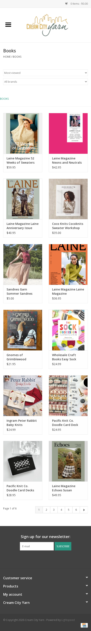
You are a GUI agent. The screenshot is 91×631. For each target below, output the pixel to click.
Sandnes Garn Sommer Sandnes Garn (19, 291)
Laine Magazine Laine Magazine (68, 291)
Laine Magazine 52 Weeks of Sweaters (20, 160)
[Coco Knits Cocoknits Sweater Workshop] (68, 199)
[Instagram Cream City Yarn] (49, 559)
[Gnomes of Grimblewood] (22, 330)
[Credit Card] (83, 625)
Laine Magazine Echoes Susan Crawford (63, 488)
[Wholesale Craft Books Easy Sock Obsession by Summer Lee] (68, 330)
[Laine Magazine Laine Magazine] (68, 264)
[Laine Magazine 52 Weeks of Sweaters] (22, 133)
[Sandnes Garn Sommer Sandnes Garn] (22, 264)
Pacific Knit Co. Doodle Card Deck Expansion (65, 423)
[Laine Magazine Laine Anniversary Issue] (22, 199)
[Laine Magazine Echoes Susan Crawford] (68, 461)
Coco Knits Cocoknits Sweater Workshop (67, 226)
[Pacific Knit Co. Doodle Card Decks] (22, 461)
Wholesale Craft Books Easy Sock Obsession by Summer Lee (64, 357)
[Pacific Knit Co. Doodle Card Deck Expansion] (68, 395)
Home (7, 56)
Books (17, 56)
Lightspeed (68, 620)
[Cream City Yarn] (53, 25)
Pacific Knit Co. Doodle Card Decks (20, 488)
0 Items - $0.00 (79, 3)
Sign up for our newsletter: (45, 536)
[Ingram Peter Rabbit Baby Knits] (22, 395)
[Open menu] (8, 24)
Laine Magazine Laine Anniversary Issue (23, 226)
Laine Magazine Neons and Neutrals (67, 160)
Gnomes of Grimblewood (16, 357)
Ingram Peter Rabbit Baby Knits (22, 423)
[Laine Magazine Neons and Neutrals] (68, 133)
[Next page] (84, 509)
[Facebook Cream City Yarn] (41, 559)
